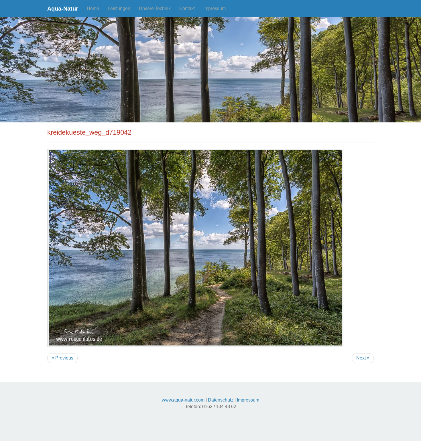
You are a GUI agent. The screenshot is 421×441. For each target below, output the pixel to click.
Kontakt (187, 8)
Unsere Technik (155, 8)
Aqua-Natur (62, 8)
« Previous (62, 357)
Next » (362, 357)
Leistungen (119, 8)
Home (93, 8)
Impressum (214, 8)
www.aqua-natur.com (183, 400)
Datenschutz (220, 400)
